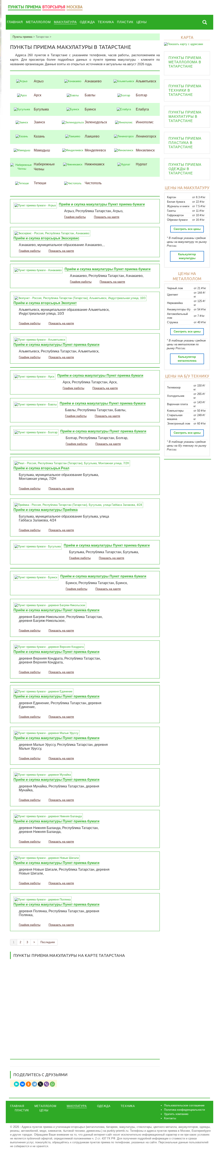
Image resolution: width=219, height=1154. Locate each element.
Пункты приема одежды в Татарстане (185, 169)
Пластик (125, 22)
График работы (75, 217)
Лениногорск (146, 136)
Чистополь (93, 183)
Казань (39, 136)
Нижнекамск (94, 164)
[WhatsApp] (52, 1084)
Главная (15, 22)
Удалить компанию (176, 1114)
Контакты (170, 1118)
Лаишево (92, 136)
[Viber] (46, 1084)
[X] (40, 1084)
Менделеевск (95, 150)
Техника (106, 22)
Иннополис (145, 122)
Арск (37, 95)
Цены (141, 22)
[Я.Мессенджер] (16, 1084)
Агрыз (38, 81)
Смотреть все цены (187, 229)
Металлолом (38, 22)
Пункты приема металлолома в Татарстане (185, 62)
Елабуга (142, 109)
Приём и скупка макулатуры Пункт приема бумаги (102, 204)
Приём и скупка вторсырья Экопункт (45, 303)
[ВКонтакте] (22, 1084)
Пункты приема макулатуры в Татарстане (185, 116)
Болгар (141, 95)
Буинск (90, 109)
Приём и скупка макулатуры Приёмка (45, 510)
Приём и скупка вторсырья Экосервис (46, 238)
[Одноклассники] (28, 1084)
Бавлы (90, 95)
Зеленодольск (96, 122)
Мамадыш (42, 150)
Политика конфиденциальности (184, 1109)
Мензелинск (145, 150)
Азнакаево (93, 81)
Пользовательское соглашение (184, 1105)
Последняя (47, 942)
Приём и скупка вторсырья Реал (41, 468)
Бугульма (41, 109)
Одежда (87, 22)
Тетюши (40, 183)
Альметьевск (146, 81)
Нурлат (141, 164)
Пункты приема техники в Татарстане (185, 90)
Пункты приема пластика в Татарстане (185, 143)
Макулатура (65, 22)
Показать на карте (106, 217)
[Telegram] (34, 1084)
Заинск (39, 122)
